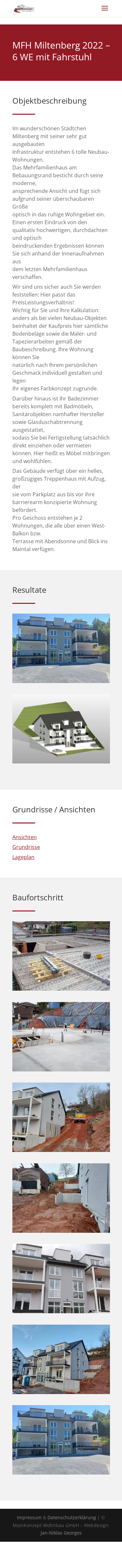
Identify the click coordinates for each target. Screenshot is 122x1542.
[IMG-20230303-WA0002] (61, 1392)
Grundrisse (26, 847)
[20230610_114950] (61, 681)
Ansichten (24, 837)
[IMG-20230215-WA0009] (61, 1230)
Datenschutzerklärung (71, 1517)
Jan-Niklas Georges (61, 1533)
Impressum (29, 1517)
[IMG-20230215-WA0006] (61, 1150)
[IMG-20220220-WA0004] (61, 1069)
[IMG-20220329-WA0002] (61, 988)
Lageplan (23, 857)
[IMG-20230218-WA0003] (61, 1311)
